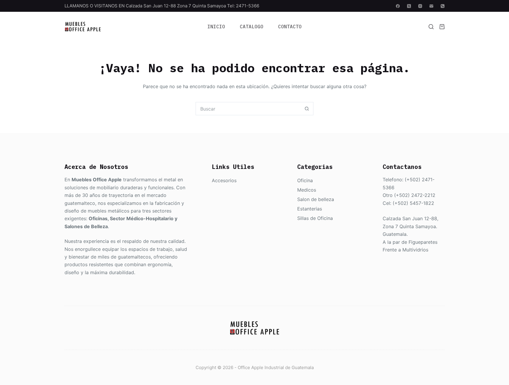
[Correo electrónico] (431, 6)
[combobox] (248, 108)
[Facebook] (398, 6)
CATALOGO (251, 26)
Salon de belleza (315, 199)
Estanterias (309, 209)
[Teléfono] (442, 6)
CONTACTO (290, 26)
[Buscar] (431, 26)
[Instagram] (420, 6)
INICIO (216, 26)
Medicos (306, 190)
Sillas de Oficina (315, 218)
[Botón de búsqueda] (306, 108)
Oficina (305, 180)
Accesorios (224, 180)
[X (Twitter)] (409, 6)
